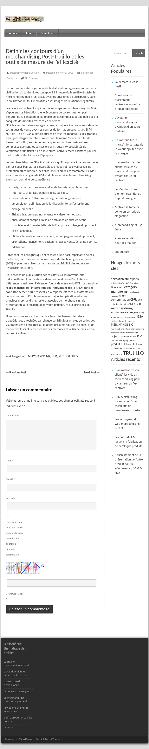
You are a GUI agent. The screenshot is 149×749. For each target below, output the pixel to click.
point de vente (117, 341)
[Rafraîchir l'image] (43, 565)
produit (115, 344)
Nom (9, 460)
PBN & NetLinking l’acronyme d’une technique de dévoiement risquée (127, 404)
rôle (129, 345)
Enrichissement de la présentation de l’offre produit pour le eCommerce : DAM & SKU (129, 464)
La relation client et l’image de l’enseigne (16, 673)
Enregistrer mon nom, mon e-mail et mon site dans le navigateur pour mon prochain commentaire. (14, 538)
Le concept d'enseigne (16, 691)
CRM (140, 300)
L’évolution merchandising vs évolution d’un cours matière (127, 124)
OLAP (129, 337)
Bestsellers (134, 283)
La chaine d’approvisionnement (16, 663)
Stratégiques (116, 348)
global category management (123, 317)
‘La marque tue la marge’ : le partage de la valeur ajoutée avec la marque (129, 147)
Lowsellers (123, 321)
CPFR (133, 299)
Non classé (10, 727)
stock (140, 345)
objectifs (116, 336)
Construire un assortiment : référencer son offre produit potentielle (127, 102)
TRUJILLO (72, 356)
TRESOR (119, 354)
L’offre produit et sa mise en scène (18, 719)
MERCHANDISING (39, 356)
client (122, 295)
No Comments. (33, 78)
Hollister (115, 321)
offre (124, 337)
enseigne (132, 312)
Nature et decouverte (129, 333)
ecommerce (118, 312)
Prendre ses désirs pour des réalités (126, 241)
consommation (120, 299)
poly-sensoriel (130, 341)
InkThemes (55, 739)
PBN (134, 337)
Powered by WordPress (18, 739)
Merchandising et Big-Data (129, 227)
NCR (54, 356)
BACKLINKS (124, 283)
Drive (136, 304)
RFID (61, 356)
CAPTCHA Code (14, 593)
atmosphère (132, 279)
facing (141, 313)
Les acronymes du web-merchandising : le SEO (128, 424)
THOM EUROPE (129, 348)
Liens (29, 33)
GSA (140, 317)
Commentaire (14, 415)
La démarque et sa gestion (126, 84)
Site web (10, 497)
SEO (134, 344)
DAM (129, 304)
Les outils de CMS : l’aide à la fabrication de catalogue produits (128, 442)
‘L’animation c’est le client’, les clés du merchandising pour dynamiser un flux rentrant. (127, 171)
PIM (139, 336)
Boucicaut (117, 287)
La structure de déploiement (12, 683)
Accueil (13, 33)
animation (117, 279)
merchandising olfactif (120, 329)
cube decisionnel (118, 304)
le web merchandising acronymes (16, 709)
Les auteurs (47, 33)
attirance (115, 283)
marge (132, 321)
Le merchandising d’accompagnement (15, 700)
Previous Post (16, 372)
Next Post (92, 372)
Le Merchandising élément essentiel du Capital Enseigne (128, 194)
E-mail (10, 479)
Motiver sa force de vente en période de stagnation (127, 212)
